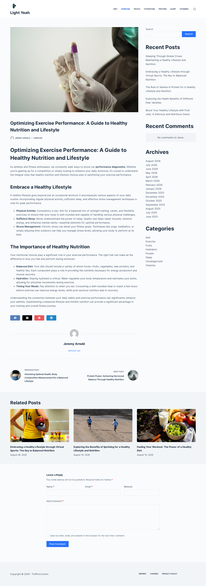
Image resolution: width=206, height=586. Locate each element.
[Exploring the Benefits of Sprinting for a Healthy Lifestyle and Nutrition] (103, 425)
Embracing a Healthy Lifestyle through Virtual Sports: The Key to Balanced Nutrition (168, 75)
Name (50, 486)
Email (89, 486)
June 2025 (152, 216)
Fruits (137, 9)
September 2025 (155, 204)
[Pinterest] (39, 318)
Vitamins (184, 9)
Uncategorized (154, 261)
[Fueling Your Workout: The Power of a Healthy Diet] (166, 425)
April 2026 (152, 176)
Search (149, 29)
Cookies (154, 574)
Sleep (173, 9)
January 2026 (154, 188)
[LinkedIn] (51, 318)
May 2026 (151, 172)
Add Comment (54, 501)
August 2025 (153, 208)
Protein (162, 9)
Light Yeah (20, 12)
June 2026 (152, 168)
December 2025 (155, 192)
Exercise (125, 9)
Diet (115, 9)
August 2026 (153, 160)
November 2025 (155, 196)
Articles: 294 (74, 351)
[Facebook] (15, 318)
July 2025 (151, 212)
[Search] (194, 9)
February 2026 (154, 184)
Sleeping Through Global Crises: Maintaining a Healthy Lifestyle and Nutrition (166, 60)
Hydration (149, 9)
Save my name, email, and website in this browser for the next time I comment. (87, 535)
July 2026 (151, 165)
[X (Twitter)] (27, 318)
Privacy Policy (169, 574)
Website (128, 486)
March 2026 (153, 180)
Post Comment (57, 544)
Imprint (142, 574)
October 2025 (154, 200)
